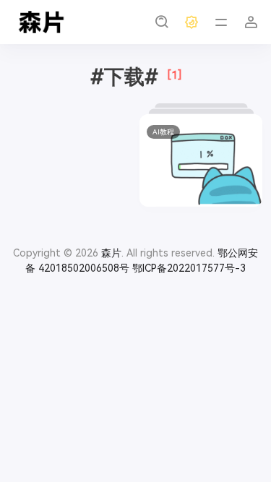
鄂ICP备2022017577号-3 (189, 268)
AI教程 (163, 132)
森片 (111, 253)
